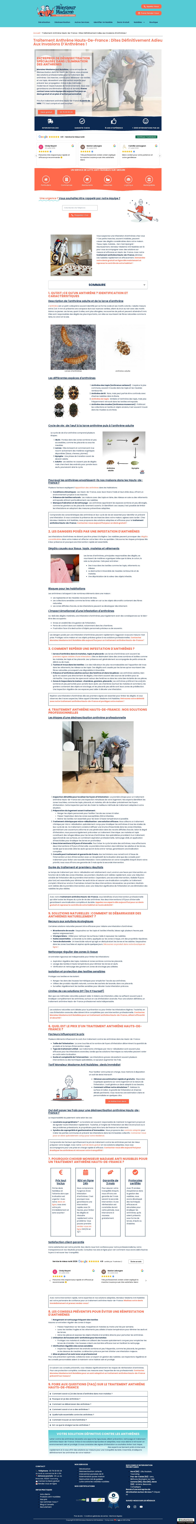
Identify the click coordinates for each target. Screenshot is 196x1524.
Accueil (36, 33)
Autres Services (82, 22)
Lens (152, 1476)
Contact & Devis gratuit (49, 1481)
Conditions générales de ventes (96, 1516)
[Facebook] (129, 1507)
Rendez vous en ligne (47, 1483)
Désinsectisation (62, 22)
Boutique (153, 22)
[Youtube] (141, 1507)
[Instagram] (135, 1507)
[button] (159, 155)
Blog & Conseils (47, 1504)
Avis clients (45, 1494)
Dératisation (44, 22)
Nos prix (43, 1499)
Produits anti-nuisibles (50, 1497)
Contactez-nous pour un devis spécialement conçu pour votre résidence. (99, 1134)
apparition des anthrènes (87, 487)
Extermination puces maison (92, 1476)
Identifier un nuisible (103, 22)
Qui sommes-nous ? (49, 1502)
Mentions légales (115, 1516)
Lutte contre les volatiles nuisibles (94, 1481)
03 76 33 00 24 (55, 1471)
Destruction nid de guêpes (91, 1479)
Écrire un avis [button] (136, 1261)
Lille (142, 1471)
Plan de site (78, 1516)
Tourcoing (134, 1474)
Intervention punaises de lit (91, 1474)
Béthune (134, 1479)
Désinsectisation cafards (90, 1471)
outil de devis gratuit (91, 1145)
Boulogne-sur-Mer (146, 1479)
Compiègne (135, 1487)
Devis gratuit (123, 22)
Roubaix (148, 1471)
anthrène (54, 306)
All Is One (126, 1520)
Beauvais (147, 1484)
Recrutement (46, 1507)
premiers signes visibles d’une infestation (72, 656)
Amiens (139, 1484)
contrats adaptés (132, 1130)
